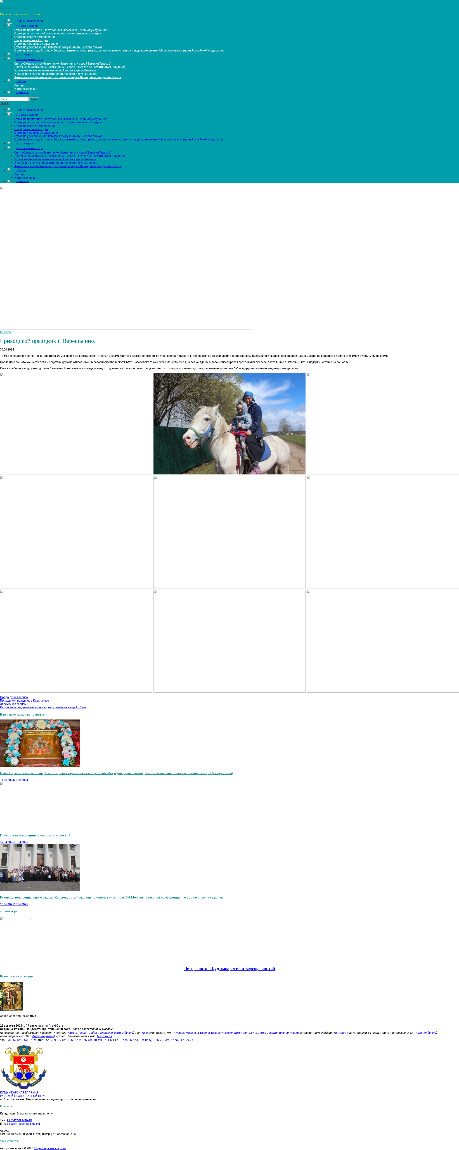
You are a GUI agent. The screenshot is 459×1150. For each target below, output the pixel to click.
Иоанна (205, 1032)
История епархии (25, 89)
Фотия (253, 1032)
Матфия (72, 1032)
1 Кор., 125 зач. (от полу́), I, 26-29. (142, 1040)
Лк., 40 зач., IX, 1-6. (100, 1040)
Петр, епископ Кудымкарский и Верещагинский (229, 968)
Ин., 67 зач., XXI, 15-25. (22, 1040)
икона (82, 1032)
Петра (262, 1032)
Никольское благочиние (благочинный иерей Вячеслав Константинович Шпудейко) (70, 67)
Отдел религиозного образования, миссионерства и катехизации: (58, 33)
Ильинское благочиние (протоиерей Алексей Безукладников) (56, 74)
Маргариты (104, 1036)
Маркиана (192, 1032)
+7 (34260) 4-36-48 (19, 1120)
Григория (340, 1032)
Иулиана (179, 1032)
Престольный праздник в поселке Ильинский (35, 835)
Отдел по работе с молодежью (35, 37)
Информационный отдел (31, 40)
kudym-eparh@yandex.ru (24, 1123)
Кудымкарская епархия (50, 1148)
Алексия (227, 1032)
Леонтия (272, 1032)
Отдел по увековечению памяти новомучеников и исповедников (58, 47)
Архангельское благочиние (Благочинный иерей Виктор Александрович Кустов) (68, 77)
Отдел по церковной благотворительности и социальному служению (60, 30)
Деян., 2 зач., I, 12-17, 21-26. (69, 1040)
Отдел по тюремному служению (36, 43)
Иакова (216, 1032)
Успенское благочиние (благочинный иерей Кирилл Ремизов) (55, 70)
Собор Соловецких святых (106, 1032)
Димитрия (241, 1032)
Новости (5, 332)
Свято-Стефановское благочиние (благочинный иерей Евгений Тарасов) (62, 63)
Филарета (38, 1036)
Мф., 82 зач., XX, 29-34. (179, 1040)
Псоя (145, 1032)
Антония (421, 1032)
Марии (294, 1032)
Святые (19, 85)
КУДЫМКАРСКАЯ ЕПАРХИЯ (25, 1094)
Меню (4, 103)
